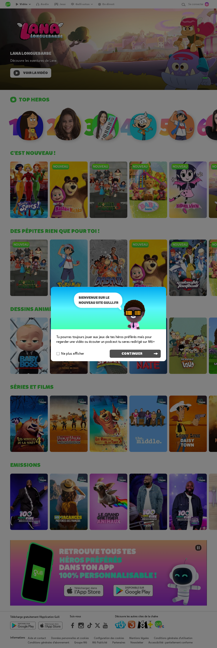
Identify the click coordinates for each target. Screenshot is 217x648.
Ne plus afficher (72, 353)
